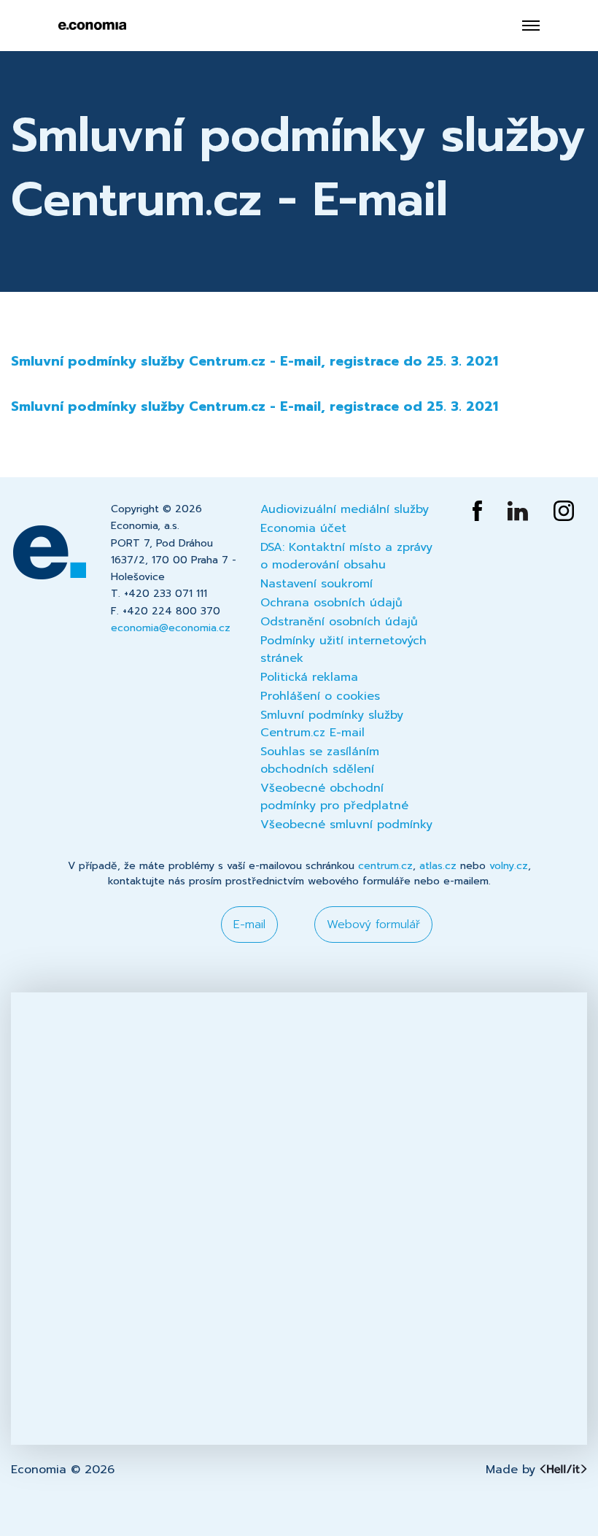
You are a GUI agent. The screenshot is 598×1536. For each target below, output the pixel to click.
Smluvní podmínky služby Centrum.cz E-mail (331, 723)
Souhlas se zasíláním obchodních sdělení (319, 760)
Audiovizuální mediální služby (344, 509)
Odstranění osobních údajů (339, 621)
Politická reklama (309, 677)
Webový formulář (373, 924)
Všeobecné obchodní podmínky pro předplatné (334, 796)
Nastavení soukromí (316, 584)
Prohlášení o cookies (320, 696)
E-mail (249, 924)
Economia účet (303, 528)
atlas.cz (438, 865)
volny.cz (508, 865)
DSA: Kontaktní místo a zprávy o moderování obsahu (346, 556)
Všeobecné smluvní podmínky (346, 824)
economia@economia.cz (170, 628)
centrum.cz (385, 865)
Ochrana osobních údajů (331, 602)
